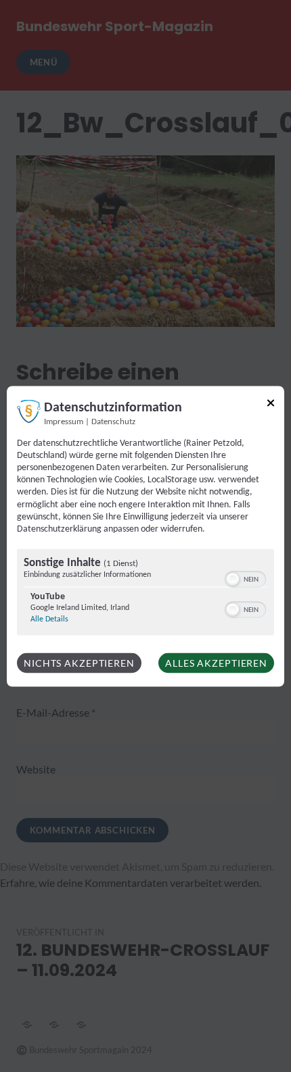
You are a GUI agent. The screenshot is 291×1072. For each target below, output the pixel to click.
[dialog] (145, 536)
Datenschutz (113, 421)
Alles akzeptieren (216, 663)
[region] (145, 594)
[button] (233, 579)
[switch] (245, 578)
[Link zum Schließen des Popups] (270, 405)
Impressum (63, 421)
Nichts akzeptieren (79, 663)
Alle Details (49, 619)
